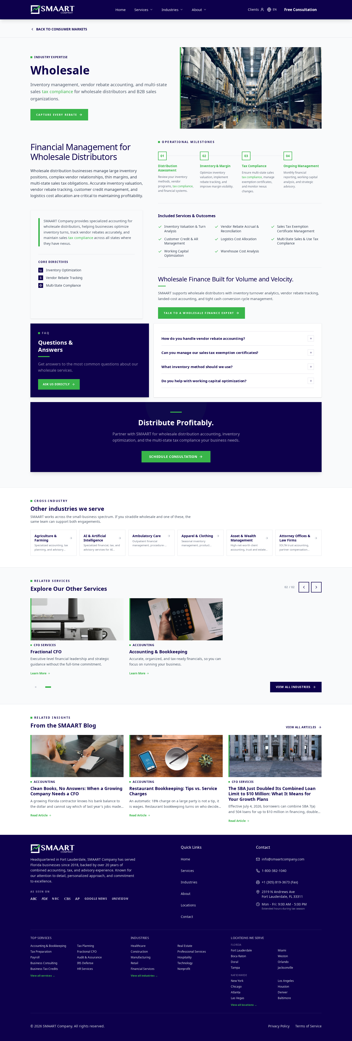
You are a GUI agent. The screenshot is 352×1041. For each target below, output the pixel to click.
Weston (283, 956)
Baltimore (284, 998)
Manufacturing (140, 957)
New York (237, 981)
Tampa (235, 968)
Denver (283, 992)
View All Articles (301, 727)
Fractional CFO (87, 952)
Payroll (35, 957)
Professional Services (191, 952)
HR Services (85, 969)
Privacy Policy (279, 1026)
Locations (188, 905)
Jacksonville (285, 968)
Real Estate (184, 946)
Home (120, 9)
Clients (253, 9)
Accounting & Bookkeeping (48, 946)
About (197, 9)
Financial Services (142, 969)
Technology (185, 963)
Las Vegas (237, 998)
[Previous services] (304, 587)
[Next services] (316, 587)
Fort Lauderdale (241, 950)
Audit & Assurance (89, 957)
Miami (282, 950)
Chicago (236, 986)
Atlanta (235, 992)
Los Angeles (286, 981)
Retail (134, 963)
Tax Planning (85, 946)
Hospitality (184, 957)
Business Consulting (43, 963)
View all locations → (244, 1005)
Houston (283, 986)
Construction (139, 952)
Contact (187, 916)
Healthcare (138, 946)
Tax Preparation (40, 952)
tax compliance (57, 91)
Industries (170, 9)
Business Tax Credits (44, 969)
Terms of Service (308, 1026)
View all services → (42, 975)
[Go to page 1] (35, 687)
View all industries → (144, 975)
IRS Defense (85, 963)
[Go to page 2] (48, 687)
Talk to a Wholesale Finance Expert (199, 313)
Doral (234, 962)
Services (141, 9)
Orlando (283, 962)
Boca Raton (238, 956)
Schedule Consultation (173, 456)
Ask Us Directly (56, 384)
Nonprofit (183, 969)
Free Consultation (300, 9)
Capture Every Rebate (56, 114)
